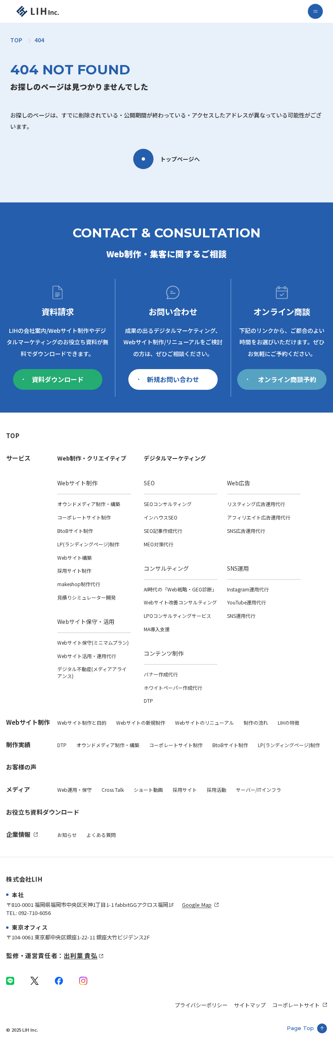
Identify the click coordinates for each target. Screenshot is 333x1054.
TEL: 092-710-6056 (28, 913)
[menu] (315, 11)
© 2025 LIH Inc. (22, 1029)
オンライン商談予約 (287, 379)
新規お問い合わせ (173, 379)
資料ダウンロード (58, 379)
